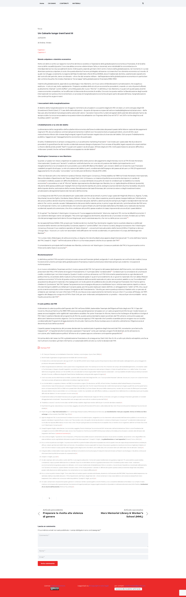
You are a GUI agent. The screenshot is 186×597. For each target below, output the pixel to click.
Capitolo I (41, 50)
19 (122, 333)
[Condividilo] (44, 498)
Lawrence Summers (62, 433)
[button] (134, 3)
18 (47, 330)
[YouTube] (146, 3)
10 (128, 217)
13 (119, 240)
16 (58, 296)
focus (40, 29)
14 (66, 247)
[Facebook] (139, 3)
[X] (143, 3)
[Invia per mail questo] (40, 498)
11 (44, 232)
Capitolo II (42, 52)
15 (111, 271)
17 (64, 323)
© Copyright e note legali (98, 586)
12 (57, 240)
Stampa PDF (45, 348)
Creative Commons (57, 586)
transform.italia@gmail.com (134, 586)
